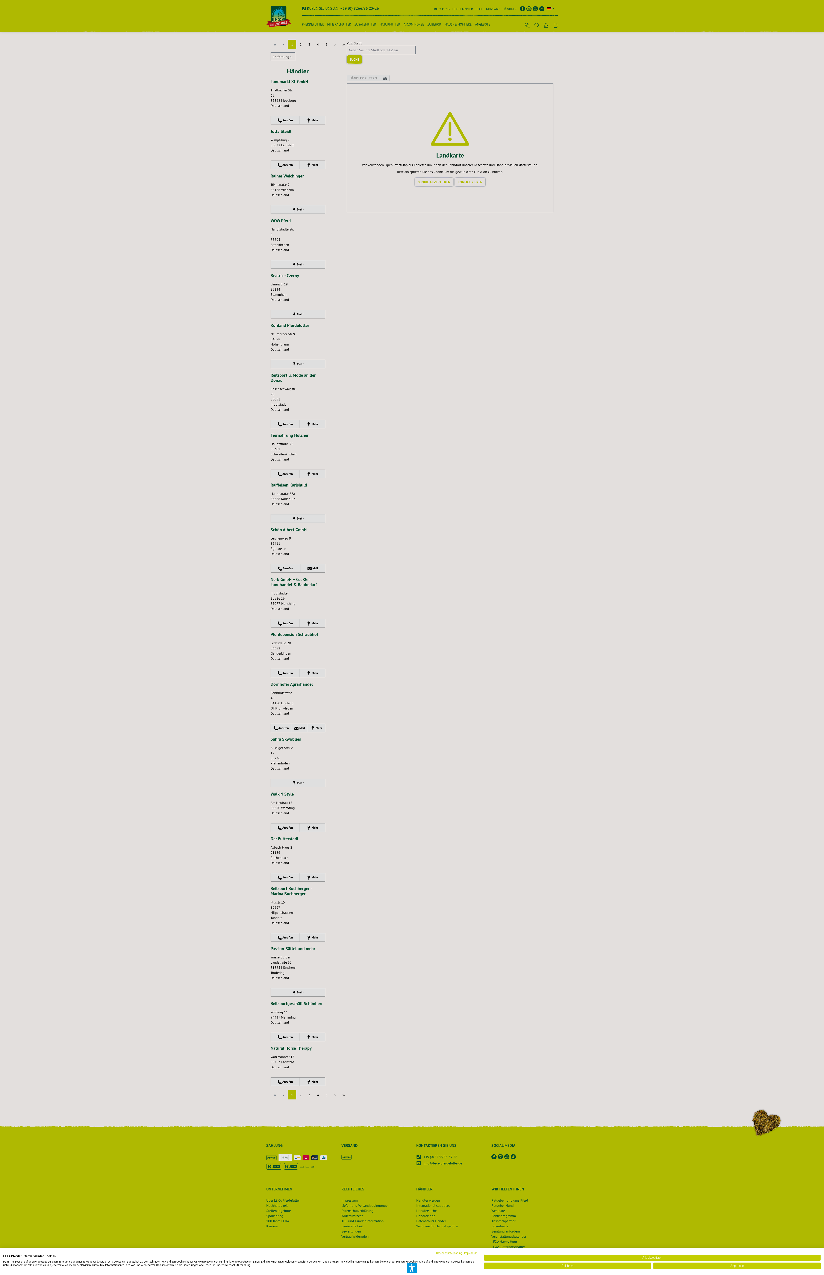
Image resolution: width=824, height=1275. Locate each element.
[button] (412, 1268)
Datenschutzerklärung (449, 1253)
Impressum (470, 1253)
